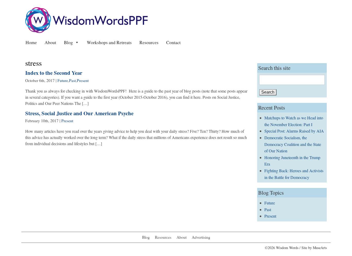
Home (31, 42)
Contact (173, 42)
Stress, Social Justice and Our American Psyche (79, 113)
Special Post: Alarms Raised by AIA (294, 131)
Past (72, 80)
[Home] (86, 19)
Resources (148, 42)
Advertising (201, 237)
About (50, 42)
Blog (68, 42)
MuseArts (320, 247)
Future (62, 80)
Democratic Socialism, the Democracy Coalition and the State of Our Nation (292, 144)
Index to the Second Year (53, 73)
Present (83, 80)
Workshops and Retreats (109, 42)
